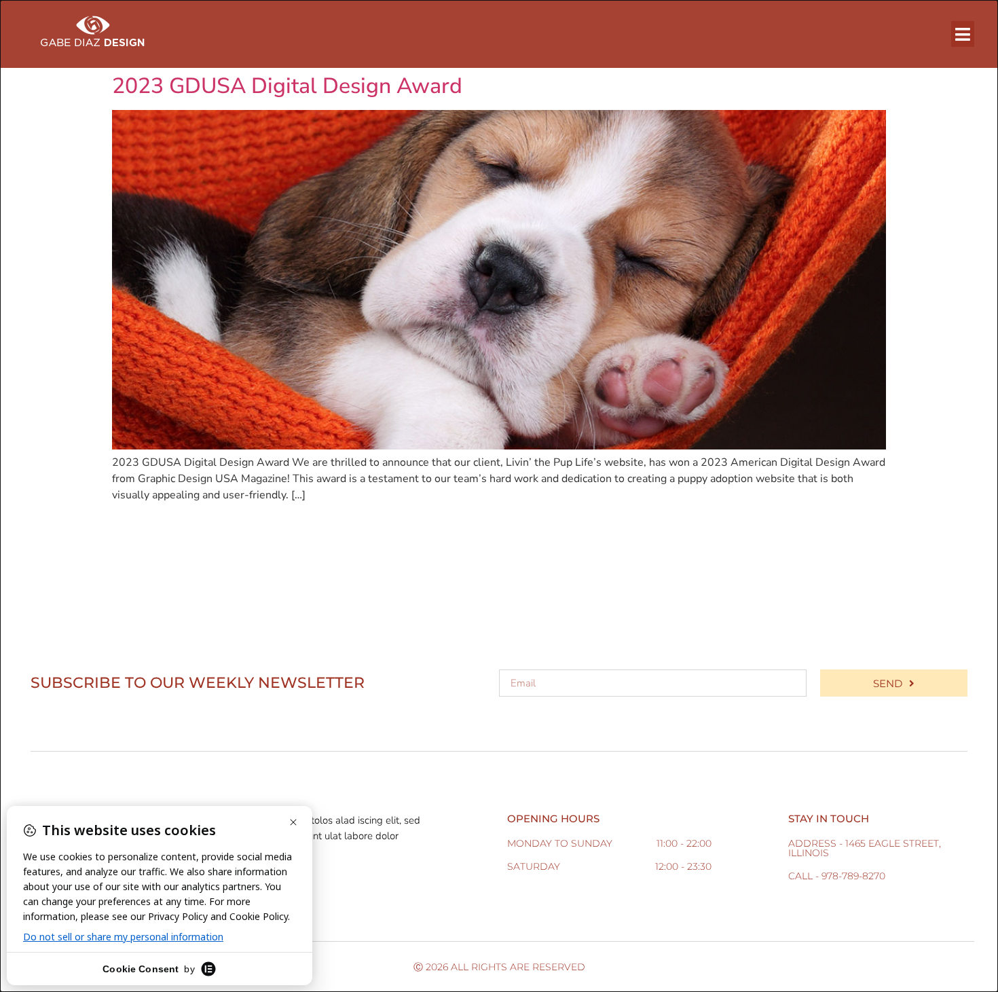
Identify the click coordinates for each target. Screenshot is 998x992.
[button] (963, 34)
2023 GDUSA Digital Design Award (287, 85)
